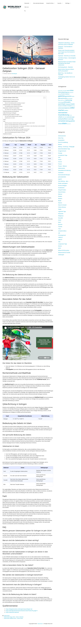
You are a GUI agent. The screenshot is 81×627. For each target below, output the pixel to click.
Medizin (60, 198)
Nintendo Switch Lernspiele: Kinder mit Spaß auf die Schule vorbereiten (67, 63)
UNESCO (60, 237)
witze (60, 123)
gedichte (61, 96)
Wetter (60, 246)
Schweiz (73, 105)
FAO (59, 157)
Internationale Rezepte (38, 3)
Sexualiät (60, 218)
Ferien (59, 159)
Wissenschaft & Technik (64, 252)
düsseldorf (71, 92)
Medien (60, 196)
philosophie (67, 102)
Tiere (59, 228)
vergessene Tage (62, 244)
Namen (60, 203)
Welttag (68, 121)
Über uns (26, 7)
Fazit (4, 119)
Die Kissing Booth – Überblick (65, 67)
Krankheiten (61, 187)
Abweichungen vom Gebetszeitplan (12, 104)
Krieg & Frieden (62, 190)
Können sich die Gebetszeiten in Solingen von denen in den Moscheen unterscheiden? (25, 126)
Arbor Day (60, 138)
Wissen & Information (63, 250)
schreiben (64, 105)
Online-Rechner (62, 207)
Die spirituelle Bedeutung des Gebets (13, 116)
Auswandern (61, 140)
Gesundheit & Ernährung (64, 170)
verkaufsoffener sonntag (65, 119)
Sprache (59, 3)
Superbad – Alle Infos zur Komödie (66, 55)
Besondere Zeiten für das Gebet (11, 108)
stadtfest (66, 110)
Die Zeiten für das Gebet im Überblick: (14, 109)
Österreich (69, 123)
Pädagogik (67, 104)
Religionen (60, 215)
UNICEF (60, 239)
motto (64, 100)
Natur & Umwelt (62, 205)
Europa (59, 94)
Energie (60, 153)
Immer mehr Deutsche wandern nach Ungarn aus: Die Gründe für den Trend (66, 52)
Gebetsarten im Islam (10, 117)
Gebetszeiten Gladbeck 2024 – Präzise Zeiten (13, 618)
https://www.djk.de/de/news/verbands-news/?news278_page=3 (21, 610)
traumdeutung (63, 115)
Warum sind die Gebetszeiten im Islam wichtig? (16, 124)
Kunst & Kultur (61, 192)
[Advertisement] (40, 23)
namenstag (68, 100)
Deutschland (61, 92)
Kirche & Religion (62, 185)
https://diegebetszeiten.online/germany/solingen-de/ (19, 609)
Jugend (60, 179)
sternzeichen (62, 112)
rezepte (72, 104)
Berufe (60, 144)
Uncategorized (62, 235)
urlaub (60, 117)
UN (59, 233)
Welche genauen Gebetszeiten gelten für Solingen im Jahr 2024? (20, 122)
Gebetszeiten (7, 615)
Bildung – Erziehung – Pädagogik (66, 146)
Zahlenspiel (61, 254)
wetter (73, 121)
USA (63, 117)
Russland (60, 105)
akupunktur (60, 90)
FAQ (4, 121)
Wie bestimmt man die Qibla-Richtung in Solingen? (16, 130)
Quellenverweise (7, 134)
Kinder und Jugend (62, 183)
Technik (60, 226)
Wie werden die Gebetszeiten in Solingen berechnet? (17, 129)
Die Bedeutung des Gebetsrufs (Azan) (13, 106)
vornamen (61, 121)
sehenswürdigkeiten (64, 108)
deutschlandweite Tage (64, 148)
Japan (68, 98)
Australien (65, 90)
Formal (60, 161)
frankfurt (67, 94)
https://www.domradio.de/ (12, 612)
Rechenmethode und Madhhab (11, 111)
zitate (64, 123)
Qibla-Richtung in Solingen (9, 113)
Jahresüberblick (62, 177)
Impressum (40, 623)
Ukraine (70, 115)
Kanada (70, 98)
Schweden (69, 105)
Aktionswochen (62, 136)
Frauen (60, 164)
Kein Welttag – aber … (63, 181)
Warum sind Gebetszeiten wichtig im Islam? (15, 103)
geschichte (68, 96)
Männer (60, 194)
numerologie (60, 102)
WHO (59, 248)
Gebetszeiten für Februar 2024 (11, 99)
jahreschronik (62, 98)
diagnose (67, 92)
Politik (59, 209)
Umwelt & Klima (49, 3)
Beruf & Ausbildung (63, 142)
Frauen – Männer (62, 166)
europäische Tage (62, 155)
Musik (59, 200)
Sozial (59, 220)
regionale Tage (62, 211)
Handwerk (60, 172)
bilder (72, 90)
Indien (73, 96)
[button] (25, 11)
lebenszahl (60, 100)
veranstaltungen (70, 117)
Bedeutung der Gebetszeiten (10, 101)
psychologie (61, 104)
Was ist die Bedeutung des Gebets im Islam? (15, 132)
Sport (59, 222)
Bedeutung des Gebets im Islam (11, 114)
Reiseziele (26, 3)
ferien (63, 94)
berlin (68, 90)
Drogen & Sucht (62, 151)
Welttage (67, 3)
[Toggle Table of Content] (43, 98)
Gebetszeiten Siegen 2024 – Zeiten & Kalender (13, 617)
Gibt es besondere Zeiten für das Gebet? (14, 127)
